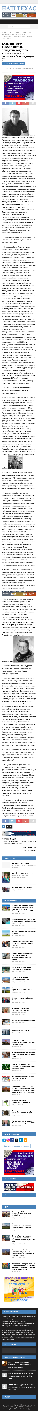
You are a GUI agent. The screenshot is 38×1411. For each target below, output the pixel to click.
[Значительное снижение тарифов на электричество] (6, 990)
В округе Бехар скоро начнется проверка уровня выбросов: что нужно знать (24, 921)
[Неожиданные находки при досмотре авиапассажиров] (6, 1113)
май (17, 32)
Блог (6, 1207)
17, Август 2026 (17, 982)
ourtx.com (18, 68)
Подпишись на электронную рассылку (16, 1146)
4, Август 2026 (17, 1094)
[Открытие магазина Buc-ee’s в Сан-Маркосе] (6, 1000)
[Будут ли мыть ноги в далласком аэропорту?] (6, 980)
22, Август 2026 (17, 913)
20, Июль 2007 (17, 890)
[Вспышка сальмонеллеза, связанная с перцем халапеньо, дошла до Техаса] (6, 1067)
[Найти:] (19, 26)
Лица (9, 827)
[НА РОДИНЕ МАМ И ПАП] (6, 865)
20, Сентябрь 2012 (18, 865)
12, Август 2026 (17, 1002)
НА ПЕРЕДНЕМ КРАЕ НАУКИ (22, 887)
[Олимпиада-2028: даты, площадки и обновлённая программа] (6, 1214)
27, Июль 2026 (17, 1115)
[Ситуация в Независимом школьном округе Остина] (6, 970)
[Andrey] (4, 1387)
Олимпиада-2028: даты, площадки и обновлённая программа (21, 1213)
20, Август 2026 (17, 1218)
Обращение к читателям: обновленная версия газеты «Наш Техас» (19, 1365)
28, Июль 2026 (17, 1105)
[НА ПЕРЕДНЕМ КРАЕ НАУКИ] (6, 889)
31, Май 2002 (8, 68)
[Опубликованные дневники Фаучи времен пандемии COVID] (6, 1123)
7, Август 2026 (17, 1032)
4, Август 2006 (17, 875)
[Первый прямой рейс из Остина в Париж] (6, 933)
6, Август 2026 (17, 1046)
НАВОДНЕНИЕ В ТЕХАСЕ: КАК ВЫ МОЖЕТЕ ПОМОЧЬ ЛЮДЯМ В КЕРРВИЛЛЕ (21, 1387)
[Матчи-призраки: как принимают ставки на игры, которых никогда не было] (6, 1226)
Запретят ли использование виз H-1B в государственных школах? (22, 943)
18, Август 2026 (17, 961)
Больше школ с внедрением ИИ (23, 1020)
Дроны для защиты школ (21, 1030)
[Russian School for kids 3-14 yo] (19, 1289)
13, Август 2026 (17, 992)
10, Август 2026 (17, 1022)
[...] (14, 1339)
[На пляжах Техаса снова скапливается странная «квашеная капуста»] (6, 1010)
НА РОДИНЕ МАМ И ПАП (20, 863)
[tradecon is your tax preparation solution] (19, 833)
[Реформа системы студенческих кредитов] (6, 1103)
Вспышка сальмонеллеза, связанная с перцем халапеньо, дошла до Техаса (23, 1066)
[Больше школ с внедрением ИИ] (6, 1022)
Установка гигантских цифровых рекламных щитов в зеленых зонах (23, 1042)
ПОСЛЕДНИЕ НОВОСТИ (12, 900)
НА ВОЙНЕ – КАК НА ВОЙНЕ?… (22, 873)
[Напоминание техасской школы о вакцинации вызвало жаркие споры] (6, 1055)
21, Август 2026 (17, 925)
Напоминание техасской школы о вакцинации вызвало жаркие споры (23, 1054)
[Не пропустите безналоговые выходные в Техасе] (6, 1079)
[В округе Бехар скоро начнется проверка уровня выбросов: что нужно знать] (6, 921)
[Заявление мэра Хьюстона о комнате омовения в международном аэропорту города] (6, 956)
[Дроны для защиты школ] (6, 1032)
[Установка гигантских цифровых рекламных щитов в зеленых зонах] (6, 1042)
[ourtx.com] (4, 1365)
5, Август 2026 (17, 1080)
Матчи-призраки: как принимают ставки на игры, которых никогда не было (22, 1225)
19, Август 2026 (17, 947)
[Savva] (4, 1376)
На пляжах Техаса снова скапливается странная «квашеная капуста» (20, 1010)
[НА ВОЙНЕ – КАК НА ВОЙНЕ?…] (6, 877)
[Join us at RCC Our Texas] (19, 14)
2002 (11, 32)
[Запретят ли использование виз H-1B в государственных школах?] (6, 944)
